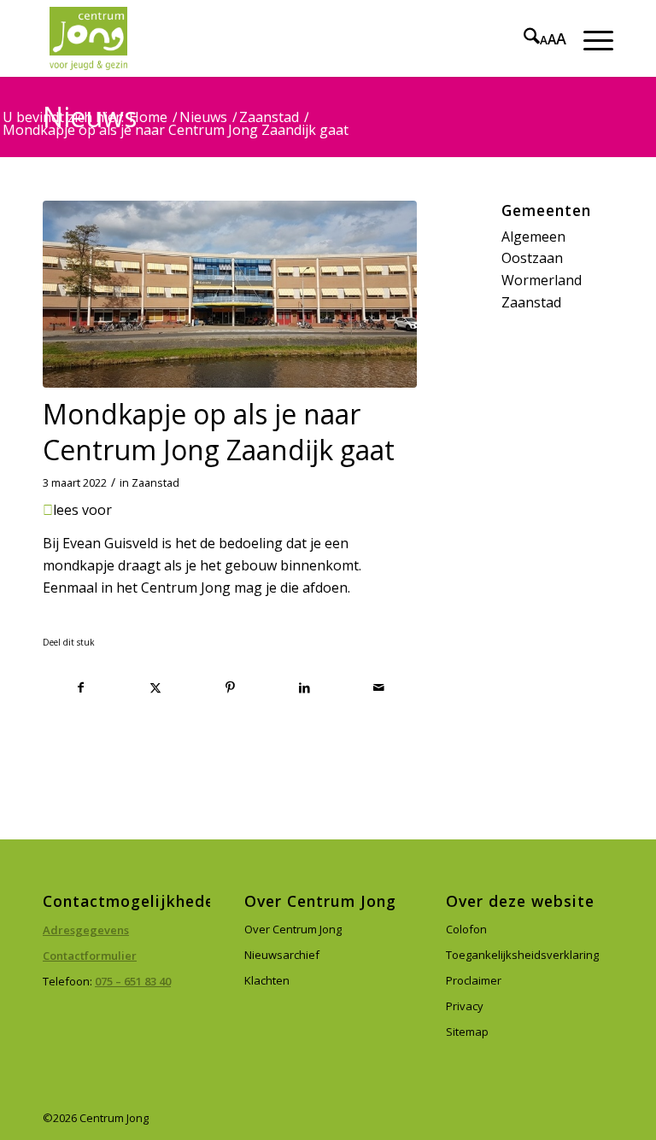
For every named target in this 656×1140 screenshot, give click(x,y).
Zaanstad (155, 483)
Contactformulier (90, 955)
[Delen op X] (155, 687)
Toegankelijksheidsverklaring (522, 954)
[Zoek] (523, 38)
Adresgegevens (86, 930)
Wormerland (541, 280)
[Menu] (589, 38)
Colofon (466, 929)
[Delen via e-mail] (379, 687)
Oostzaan (532, 257)
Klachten (267, 980)
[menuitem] (523, 38)
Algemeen (533, 236)
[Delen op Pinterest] (229, 687)
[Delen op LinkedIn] (304, 687)
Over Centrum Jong (293, 929)
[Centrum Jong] (88, 38)
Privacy (464, 1006)
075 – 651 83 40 (133, 981)
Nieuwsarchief (281, 954)
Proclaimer (473, 980)
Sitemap (467, 1031)
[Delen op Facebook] (81, 687)
